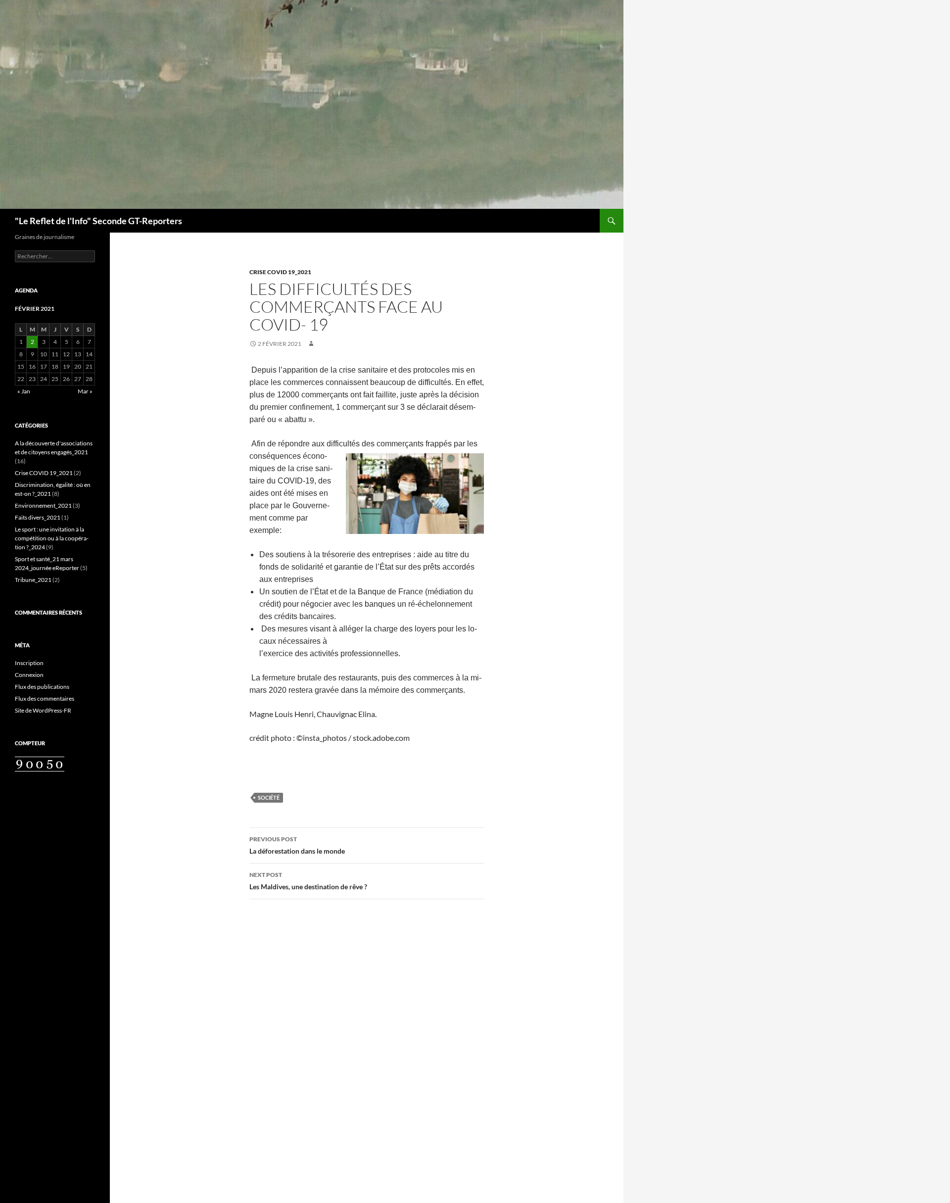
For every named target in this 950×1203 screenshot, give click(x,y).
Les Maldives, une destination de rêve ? (308, 881)
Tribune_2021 (33, 579)
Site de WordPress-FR (43, 710)
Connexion (29, 674)
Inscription (29, 663)
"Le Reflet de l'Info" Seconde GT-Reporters (98, 220)
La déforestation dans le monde (297, 845)
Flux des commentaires (44, 698)
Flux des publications (42, 686)
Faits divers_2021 (37, 517)
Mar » (85, 391)
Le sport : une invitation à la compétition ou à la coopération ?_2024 (52, 538)
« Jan (23, 391)
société (269, 797)
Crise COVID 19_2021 (280, 272)
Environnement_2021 (43, 505)
